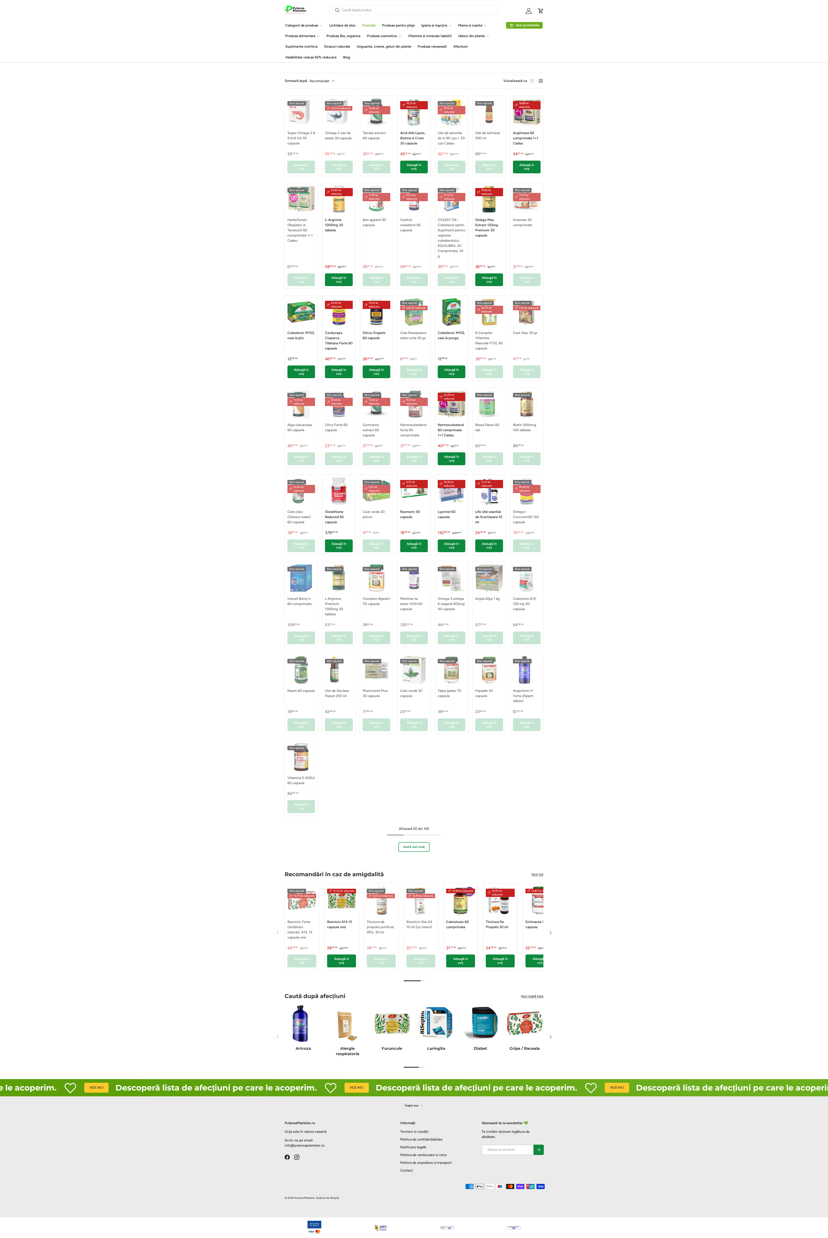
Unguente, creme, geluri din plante (384, 46)
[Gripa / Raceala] (524, 1023)
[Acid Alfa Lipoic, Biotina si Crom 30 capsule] (414, 112)
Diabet (480, 1048)
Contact (406, 1170)
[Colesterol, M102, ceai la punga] (451, 312)
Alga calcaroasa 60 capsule (299, 427)
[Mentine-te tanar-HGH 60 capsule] (414, 578)
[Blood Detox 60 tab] (489, 404)
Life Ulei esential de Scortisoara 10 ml (488, 517)
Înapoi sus (412, 1105)
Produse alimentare (300, 36)
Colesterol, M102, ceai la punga (451, 335)
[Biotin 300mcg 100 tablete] (527, 404)
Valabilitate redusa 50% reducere (311, 57)
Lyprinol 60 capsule (446, 514)
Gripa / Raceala (525, 1048)
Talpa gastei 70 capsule (449, 693)
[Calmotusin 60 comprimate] (460, 900)
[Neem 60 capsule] (301, 670)
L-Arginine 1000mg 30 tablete (334, 225)
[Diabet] (480, 1023)
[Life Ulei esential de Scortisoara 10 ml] (489, 491)
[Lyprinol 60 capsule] (451, 491)
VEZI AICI (44, 1087)
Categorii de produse (301, 25)
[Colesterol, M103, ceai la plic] (301, 312)
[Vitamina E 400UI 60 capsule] (301, 757)
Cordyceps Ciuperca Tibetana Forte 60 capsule (339, 340)
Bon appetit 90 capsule (374, 222)
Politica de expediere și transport (426, 1163)
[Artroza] (303, 1023)
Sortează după (296, 81)
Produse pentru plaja (398, 25)
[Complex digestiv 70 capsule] (376, 578)
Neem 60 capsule (301, 691)
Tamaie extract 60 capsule (374, 135)
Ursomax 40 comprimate (522, 222)
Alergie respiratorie (347, 1051)
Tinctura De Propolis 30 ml (497, 924)
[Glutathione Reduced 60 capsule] (339, 491)
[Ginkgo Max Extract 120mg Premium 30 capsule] (489, 199)
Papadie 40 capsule (484, 693)
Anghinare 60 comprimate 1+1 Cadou (525, 138)
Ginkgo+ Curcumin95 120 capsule (526, 517)
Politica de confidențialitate (421, 1139)
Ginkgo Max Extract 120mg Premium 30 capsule (486, 227)
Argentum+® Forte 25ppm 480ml (523, 696)
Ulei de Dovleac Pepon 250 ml (337, 693)
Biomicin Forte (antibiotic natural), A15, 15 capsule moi (299, 929)
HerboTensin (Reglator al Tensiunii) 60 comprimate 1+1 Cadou (300, 230)
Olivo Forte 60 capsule (336, 427)
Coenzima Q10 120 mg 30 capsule (524, 604)
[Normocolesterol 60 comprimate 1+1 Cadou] (451, 404)
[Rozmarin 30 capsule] (414, 491)
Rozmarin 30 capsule (410, 514)
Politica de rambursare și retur (423, 1155)
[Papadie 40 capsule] (489, 670)
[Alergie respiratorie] (347, 1023)
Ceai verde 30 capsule (411, 693)
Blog (346, 57)
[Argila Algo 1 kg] (489, 578)
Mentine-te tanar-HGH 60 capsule (411, 604)
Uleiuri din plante (471, 36)
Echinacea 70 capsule (535, 924)
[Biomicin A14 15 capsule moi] (341, 900)
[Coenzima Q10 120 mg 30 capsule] (527, 578)
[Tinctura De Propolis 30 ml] (500, 900)
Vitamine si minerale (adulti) (430, 36)
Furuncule (392, 1048)
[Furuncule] (391, 1023)
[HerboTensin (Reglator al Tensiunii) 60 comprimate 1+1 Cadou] (301, 199)
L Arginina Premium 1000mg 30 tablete (334, 606)
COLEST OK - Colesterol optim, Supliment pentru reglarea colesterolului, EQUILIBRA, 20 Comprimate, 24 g (451, 238)
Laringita (436, 1048)
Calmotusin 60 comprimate (457, 924)
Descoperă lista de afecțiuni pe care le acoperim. (163, 1087)
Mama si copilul (470, 25)
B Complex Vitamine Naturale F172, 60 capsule (489, 340)
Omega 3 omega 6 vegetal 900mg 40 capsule (451, 604)
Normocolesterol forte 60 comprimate (413, 430)
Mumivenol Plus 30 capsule (375, 693)
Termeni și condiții (414, 1132)
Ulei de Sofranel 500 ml (487, 135)
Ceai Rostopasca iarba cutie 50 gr (413, 335)
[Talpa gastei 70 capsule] (451, 670)
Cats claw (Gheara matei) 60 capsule (299, 517)
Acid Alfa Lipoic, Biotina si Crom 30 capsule (413, 138)
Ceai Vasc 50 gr (525, 333)
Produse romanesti (432, 46)
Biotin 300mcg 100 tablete (524, 427)
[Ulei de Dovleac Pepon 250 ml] (339, 670)
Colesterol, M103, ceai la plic (301, 335)
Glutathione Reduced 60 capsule (334, 517)
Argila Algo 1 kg (487, 599)
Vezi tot (537, 874)
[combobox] (413, 10)
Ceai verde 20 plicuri (374, 514)
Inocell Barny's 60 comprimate (299, 601)
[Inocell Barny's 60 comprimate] (301, 578)
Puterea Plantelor (304, 1197)
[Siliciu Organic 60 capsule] (376, 312)
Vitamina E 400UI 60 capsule (301, 780)
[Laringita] (436, 1023)
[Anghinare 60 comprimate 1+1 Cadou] (527, 112)
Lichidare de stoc (342, 25)
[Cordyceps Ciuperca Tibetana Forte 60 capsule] (339, 312)
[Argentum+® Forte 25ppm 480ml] (527, 670)
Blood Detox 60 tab (487, 427)
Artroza (303, 1048)
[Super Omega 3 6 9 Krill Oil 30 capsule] (301, 112)
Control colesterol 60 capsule (410, 225)
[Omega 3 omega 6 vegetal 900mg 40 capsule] (451, 578)
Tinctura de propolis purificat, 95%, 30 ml (381, 927)
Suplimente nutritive (301, 46)
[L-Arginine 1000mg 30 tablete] (339, 199)
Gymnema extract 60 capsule (371, 430)
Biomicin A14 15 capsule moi (339, 924)
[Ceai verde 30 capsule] (414, 670)
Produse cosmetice (382, 36)
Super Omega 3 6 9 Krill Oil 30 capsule (301, 138)
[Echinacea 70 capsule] (539, 900)
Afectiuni (460, 46)
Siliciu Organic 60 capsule (374, 335)
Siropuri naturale (337, 46)
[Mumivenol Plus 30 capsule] (376, 670)
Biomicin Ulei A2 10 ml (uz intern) (419, 924)
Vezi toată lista (532, 996)
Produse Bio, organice (343, 36)
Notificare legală (413, 1147)
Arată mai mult (414, 847)
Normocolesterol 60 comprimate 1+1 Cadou (451, 430)
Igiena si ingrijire (434, 25)
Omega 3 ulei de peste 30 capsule (338, 135)
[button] (541, 11)
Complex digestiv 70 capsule (376, 601)
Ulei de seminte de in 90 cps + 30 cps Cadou (451, 138)
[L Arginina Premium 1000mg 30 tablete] (339, 578)
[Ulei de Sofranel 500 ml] (489, 112)
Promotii (369, 25)
